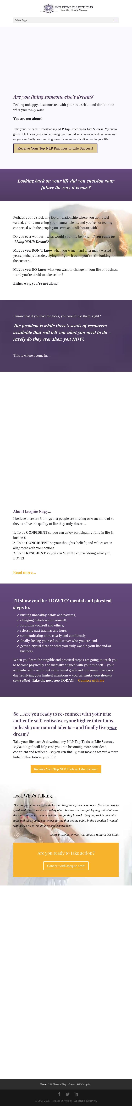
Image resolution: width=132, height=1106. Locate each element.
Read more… (24, 572)
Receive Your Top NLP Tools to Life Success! (66, 769)
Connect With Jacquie (79, 1084)
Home (43, 1084)
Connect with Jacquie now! (66, 866)
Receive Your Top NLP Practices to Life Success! (55, 148)
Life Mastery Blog (57, 1084)
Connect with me (91, 680)
